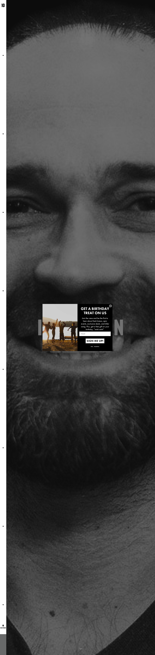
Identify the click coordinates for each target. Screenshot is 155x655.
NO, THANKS (95, 346)
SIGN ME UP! (95, 341)
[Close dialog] (110, 306)
